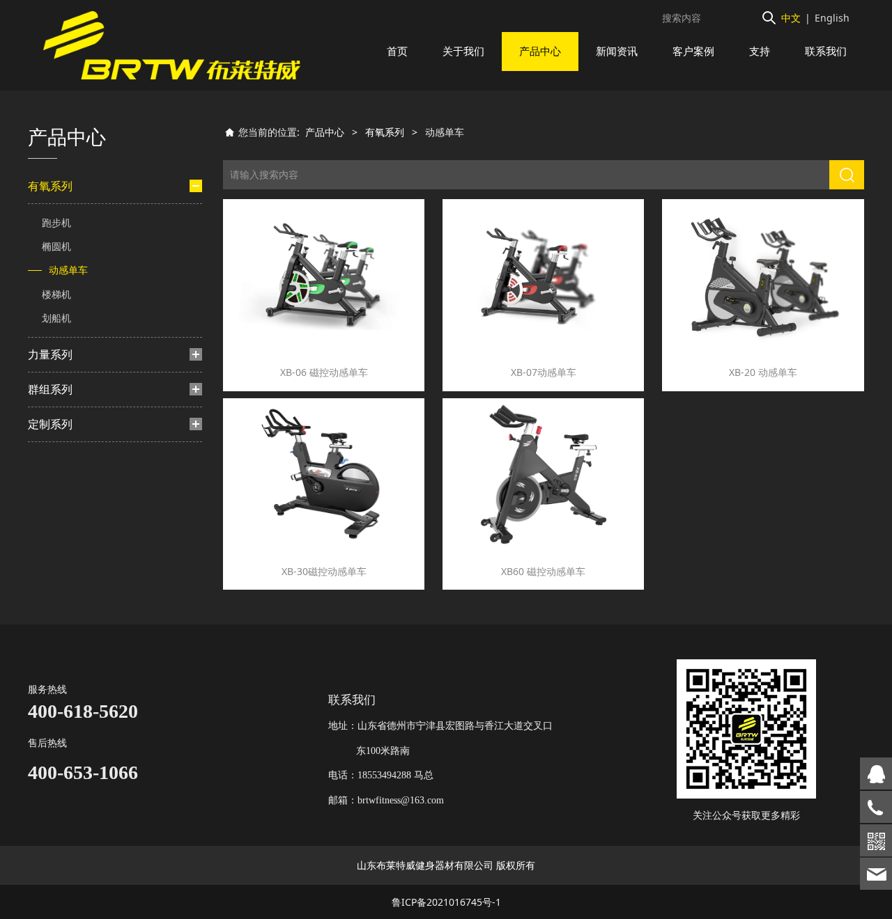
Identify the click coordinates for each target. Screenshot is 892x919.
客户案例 (693, 51)
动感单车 (68, 269)
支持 (759, 51)
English (832, 17)
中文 (791, 17)
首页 (397, 51)
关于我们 (463, 51)
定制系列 (50, 424)
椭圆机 (56, 246)
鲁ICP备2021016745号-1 (446, 902)
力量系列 (50, 354)
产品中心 (540, 51)
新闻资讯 (617, 51)
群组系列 (50, 389)
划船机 (56, 317)
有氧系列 (50, 186)
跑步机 (56, 222)
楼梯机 (56, 294)
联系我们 (826, 51)
